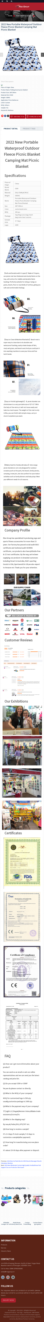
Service (3, 1248)
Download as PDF (35, 117)
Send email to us (19, 117)
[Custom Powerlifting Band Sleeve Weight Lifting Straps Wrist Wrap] (27, 1207)
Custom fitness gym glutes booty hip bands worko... (38, 1223)
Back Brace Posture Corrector (25, 1319)
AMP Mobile (35, 1312)
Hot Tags (20, 1312)
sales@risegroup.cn (8, 1272)
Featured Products (24, 16)
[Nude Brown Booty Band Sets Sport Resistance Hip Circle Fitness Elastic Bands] (17, 1207)
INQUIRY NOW (8, 1300)
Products (4, 1245)
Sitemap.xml (27, 1312)
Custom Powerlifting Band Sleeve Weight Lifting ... (27, 1223)
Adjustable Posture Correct (11, 1317)
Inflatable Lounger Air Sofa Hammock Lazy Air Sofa (6, 1223)
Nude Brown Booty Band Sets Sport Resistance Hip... (17, 1223)
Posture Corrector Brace (11, 1315)
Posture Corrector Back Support (30, 1315)
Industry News (6, 1251)
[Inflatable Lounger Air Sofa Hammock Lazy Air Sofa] (6, 1207)
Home (10, 16)
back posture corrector (28, 1317)
